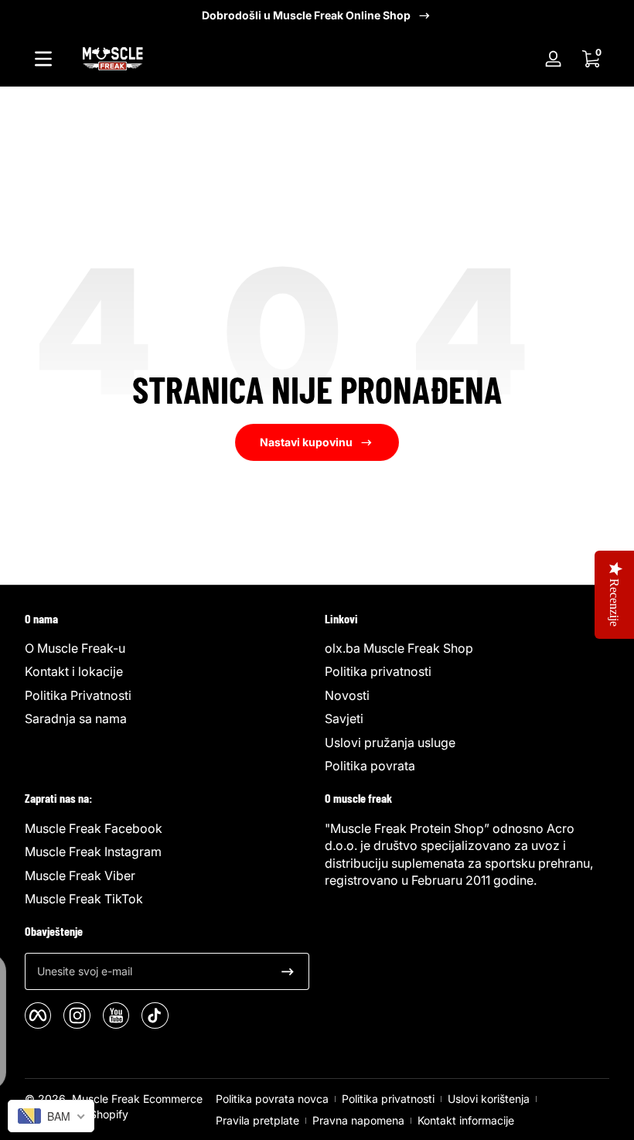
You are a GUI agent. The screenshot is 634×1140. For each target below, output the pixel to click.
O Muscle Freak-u (75, 648)
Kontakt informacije (466, 1120)
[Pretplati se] (287, 971)
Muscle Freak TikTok (84, 898)
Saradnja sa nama (76, 718)
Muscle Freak (106, 1098)
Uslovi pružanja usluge (390, 742)
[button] (590, 59)
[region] (317, 15)
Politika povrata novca (272, 1098)
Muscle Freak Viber (80, 875)
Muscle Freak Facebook (93, 828)
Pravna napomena (358, 1120)
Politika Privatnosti (78, 695)
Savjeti (344, 718)
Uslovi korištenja (489, 1098)
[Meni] (43, 58)
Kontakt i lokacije (74, 671)
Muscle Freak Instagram (93, 851)
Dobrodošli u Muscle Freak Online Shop (306, 15)
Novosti (347, 695)
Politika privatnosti (378, 671)
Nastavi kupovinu (306, 442)
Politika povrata (370, 765)
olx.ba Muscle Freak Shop (399, 648)
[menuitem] (167, 648)
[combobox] (51, 1116)
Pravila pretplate (257, 1120)
